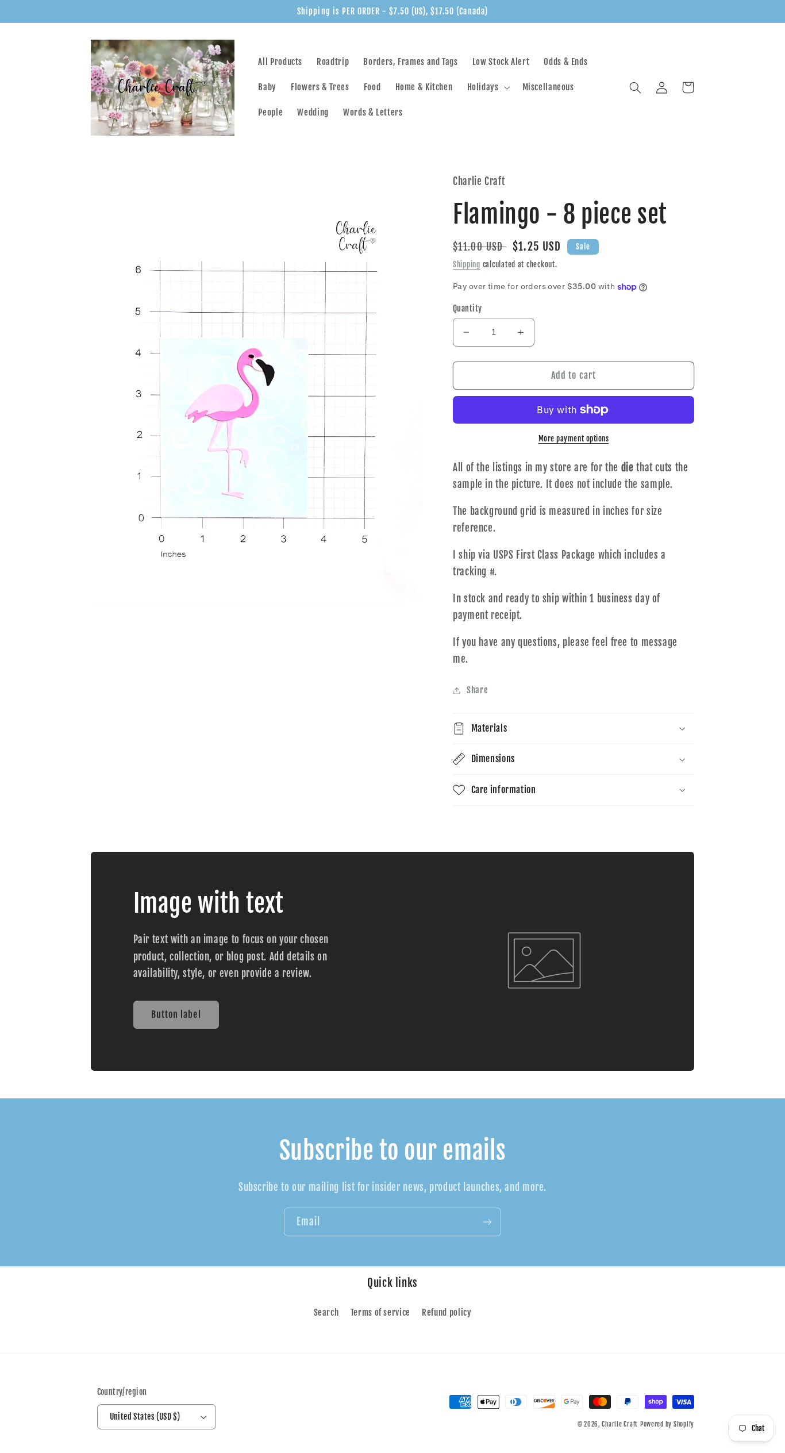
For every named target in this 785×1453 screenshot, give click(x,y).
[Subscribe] (487, 1222)
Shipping (466, 264)
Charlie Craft (620, 1424)
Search (326, 1312)
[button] (487, 87)
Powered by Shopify (667, 1424)
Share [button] (477, 690)
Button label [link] (176, 1014)
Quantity (467, 308)
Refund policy (446, 1312)
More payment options (573, 438)
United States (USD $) (145, 1416)
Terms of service (380, 1312)
